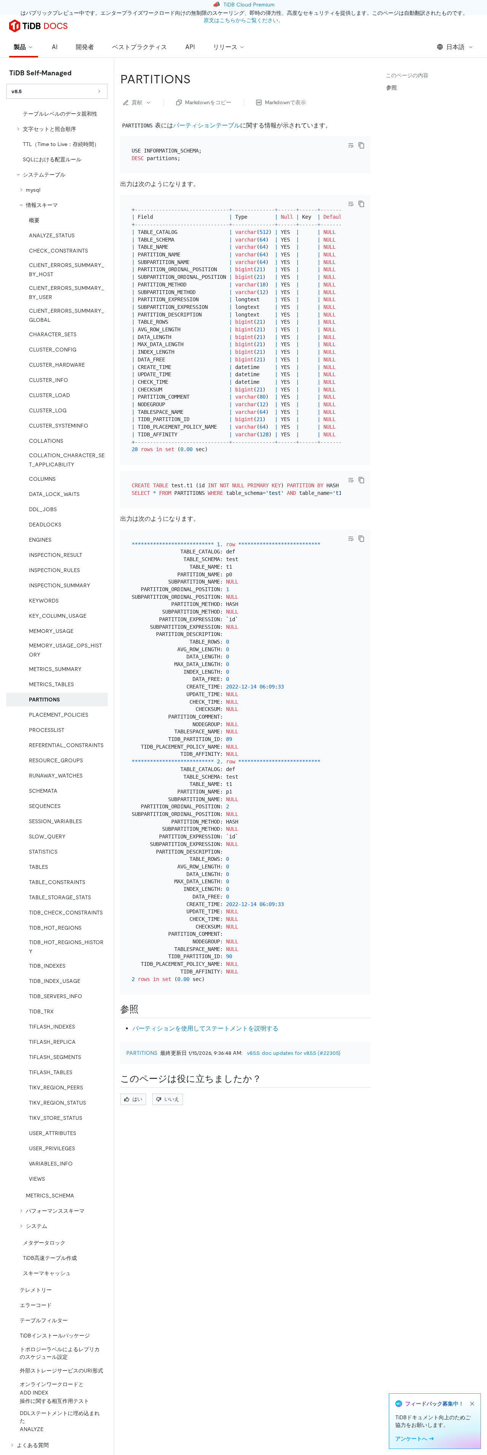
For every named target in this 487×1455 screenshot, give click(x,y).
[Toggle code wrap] (350, 145)
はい (137, 1099)
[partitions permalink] (196, 79)
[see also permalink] (144, 1009)
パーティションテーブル (206, 125)
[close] (472, 1403)
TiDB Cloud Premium (249, 5)
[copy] (361, 145)
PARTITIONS (141, 1053)
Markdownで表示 (285, 102)
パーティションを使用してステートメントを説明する (205, 1028)
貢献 (137, 102)
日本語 (455, 47)
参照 (391, 87)
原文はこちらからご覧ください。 (243, 20)
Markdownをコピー (208, 102)
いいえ (171, 1099)
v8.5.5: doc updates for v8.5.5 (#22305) (294, 1053)
